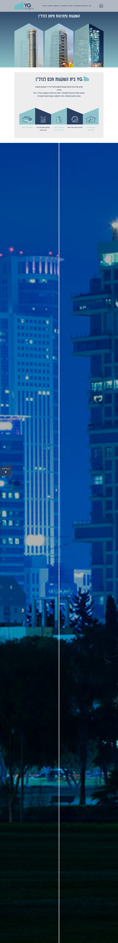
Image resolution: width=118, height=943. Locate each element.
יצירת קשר (44, 5)
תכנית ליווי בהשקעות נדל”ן (66, 5)
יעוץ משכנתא (56, 5)
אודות (90, 5)
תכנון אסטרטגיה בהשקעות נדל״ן (80, 5)
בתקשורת (50, 5)
